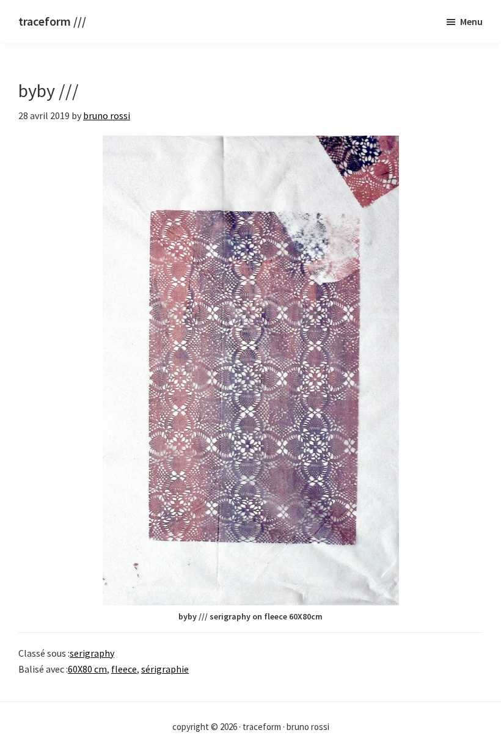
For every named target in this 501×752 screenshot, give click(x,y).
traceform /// (52, 21)
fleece (124, 669)
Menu (471, 21)
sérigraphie (165, 669)
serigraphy (92, 653)
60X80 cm (87, 669)
